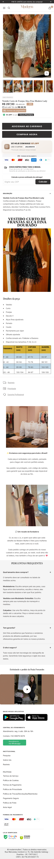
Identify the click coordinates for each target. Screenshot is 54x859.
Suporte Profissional (16, 394)
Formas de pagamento (15, 110)
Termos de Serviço (10, 776)
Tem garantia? (9, 628)
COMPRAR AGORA (27, 134)
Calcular (43, 181)
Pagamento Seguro (11, 798)
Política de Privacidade (12, 789)
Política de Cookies (11, 780)
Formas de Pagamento (12, 785)
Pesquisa (6, 755)
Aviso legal (7, 807)
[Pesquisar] (9, 8)
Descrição (7, 193)
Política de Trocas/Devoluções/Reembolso (20, 794)
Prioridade (12, 388)
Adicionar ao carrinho (27, 126)
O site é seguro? (10, 647)
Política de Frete (9, 803)
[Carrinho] (49, 8)
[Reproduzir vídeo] (27, 689)
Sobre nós (7, 760)
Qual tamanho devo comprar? (16, 572)
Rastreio (11, 383)
